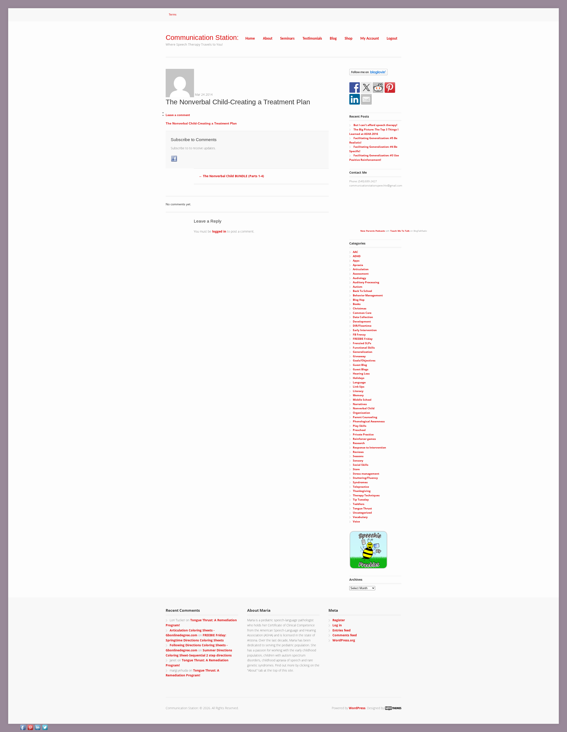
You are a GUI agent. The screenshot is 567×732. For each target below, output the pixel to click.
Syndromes (360, 482)
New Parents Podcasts (372, 230)
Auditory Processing (366, 282)
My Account (369, 39)
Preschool (359, 430)
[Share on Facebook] (354, 87)
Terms (172, 14)
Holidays (358, 378)
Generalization (362, 352)
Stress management (366, 474)
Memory (358, 395)
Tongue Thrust (362, 508)
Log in (337, 625)
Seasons (358, 456)
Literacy (358, 391)
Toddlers (358, 504)
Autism (357, 287)
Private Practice (363, 434)
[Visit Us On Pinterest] (30, 728)
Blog (333, 39)
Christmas (359, 308)
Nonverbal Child (364, 408)
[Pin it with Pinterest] (389, 87)
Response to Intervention (369, 447)
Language (359, 382)
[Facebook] (174, 159)
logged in (219, 231)
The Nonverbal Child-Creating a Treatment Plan (201, 123)
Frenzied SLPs (362, 343)
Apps (356, 260)
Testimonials (312, 39)
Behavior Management (368, 295)
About (267, 39)
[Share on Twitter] (366, 87)
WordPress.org (343, 640)
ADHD (357, 256)
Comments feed (344, 635)
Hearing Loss (361, 373)
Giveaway (359, 356)
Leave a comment (178, 115)
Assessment (361, 274)
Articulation (361, 269)
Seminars (287, 39)
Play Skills (359, 426)
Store (356, 469)
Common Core (362, 313)
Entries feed (341, 630)
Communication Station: (202, 37)
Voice (356, 521)
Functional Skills (364, 347)
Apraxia (358, 265)
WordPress (357, 708)
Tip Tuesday (361, 499)
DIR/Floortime (362, 326)
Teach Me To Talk (400, 230)
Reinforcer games (364, 439)
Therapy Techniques (366, 495)
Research (359, 443)
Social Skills (360, 465)
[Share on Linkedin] (354, 99)
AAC (355, 252)
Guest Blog (360, 365)
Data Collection (363, 317)
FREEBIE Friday (363, 339)
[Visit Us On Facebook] (23, 728)
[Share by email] (366, 99)
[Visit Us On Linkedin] (37, 728)
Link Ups (358, 386)
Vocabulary (360, 517)
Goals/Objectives (364, 360)
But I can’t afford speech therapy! (375, 125)
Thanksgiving (362, 491)
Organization (361, 413)
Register (338, 620)
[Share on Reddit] (378, 87)
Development (362, 321)
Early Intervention (365, 330)
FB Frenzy (359, 334)
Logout (392, 39)
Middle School (362, 400)
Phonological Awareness (369, 421)
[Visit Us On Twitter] (45, 728)
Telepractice (361, 487)
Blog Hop (359, 300)
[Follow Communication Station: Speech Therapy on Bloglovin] (368, 73)
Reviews (358, 452)
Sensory (358, 460)
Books (357, 304)
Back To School (362, 291)
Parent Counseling (365, 417)
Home (250, 39)
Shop (348, 39)
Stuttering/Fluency (365, 478)
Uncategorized (362, 513)
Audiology (359, 278)
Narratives (360, 404)
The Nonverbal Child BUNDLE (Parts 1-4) (231, 176)
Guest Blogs (360, 369)
